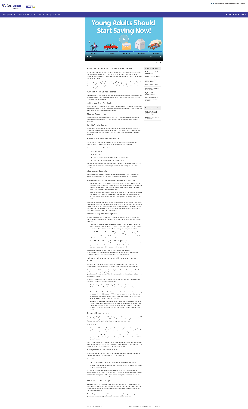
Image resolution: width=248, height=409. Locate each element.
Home (237, 14)
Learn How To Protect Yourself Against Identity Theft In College (151, 113)
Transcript (159, 63)
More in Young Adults (151, 108)
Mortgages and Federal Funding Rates (151, 72)
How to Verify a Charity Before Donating (151, 80)
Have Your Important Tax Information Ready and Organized (151, 99)
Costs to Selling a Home (151, 84)
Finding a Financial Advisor (152, 76)
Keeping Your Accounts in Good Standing (152, 89)
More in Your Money (151, 68)
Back (229, 14)
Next (242, 14)
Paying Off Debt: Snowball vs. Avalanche (152, 118)
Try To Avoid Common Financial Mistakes (151, 93)
